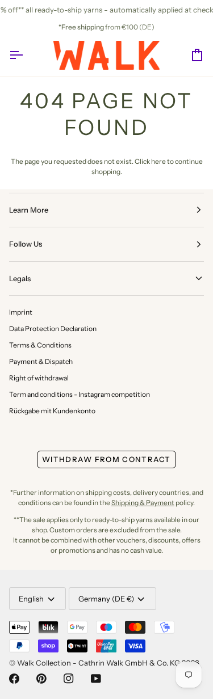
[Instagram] (69, 678)
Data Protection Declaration (53, 328)
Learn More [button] (28, 209)
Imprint (20, 312)
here (158, 161)
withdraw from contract (106, 459)
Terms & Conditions (40, 345)
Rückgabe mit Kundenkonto (52, 410)
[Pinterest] (41, 678)
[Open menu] (26, 55)
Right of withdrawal (39, 378)
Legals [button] (20, 278)
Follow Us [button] (25, 243)
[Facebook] (14, 678)
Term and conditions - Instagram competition (79, 394)
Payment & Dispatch (41, 361)
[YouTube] (96, 678)
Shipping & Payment (142, 502)
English (31, 598)
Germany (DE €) (106, 598)
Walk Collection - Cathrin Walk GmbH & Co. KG (98, 662)
